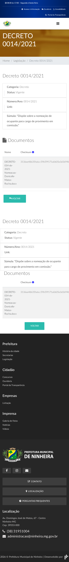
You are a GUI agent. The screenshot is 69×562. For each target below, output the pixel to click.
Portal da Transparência (56, 15)
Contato (36, 482)
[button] (33, 152)
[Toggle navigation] (57, 23)
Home (6, 60)
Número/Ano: (15, 101)
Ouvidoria (47, 9)
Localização (35, 491)
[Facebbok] (7, 470)
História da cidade (11, 351)
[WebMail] (27, 470)
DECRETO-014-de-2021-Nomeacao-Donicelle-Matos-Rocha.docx (11, 173)
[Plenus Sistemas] (66, 557)
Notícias (6, 425)
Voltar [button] (16, 199)
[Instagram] (17, 470)
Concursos (8, 377)
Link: (10, 107)
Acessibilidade (60, 9)
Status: (11, 92)
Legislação (19, 60)
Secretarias (8, 355)
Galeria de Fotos (10, 421)
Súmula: (11, 116)
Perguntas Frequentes (35, 501)
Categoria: (13, 87)
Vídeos (6, 429)
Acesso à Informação (31, 9)
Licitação (7, 403)
